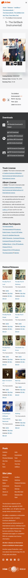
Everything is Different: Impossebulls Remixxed (6, 417)
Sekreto (16, 253)
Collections (5, 486)
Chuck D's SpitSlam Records (10, 235)
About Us (5, 491)
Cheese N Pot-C (7, 247)
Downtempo (18, 455)
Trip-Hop (17, 464)
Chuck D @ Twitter (16, 232)
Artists (4, 455)
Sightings (17, 480)
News (4, 483)
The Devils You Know (19, 349)
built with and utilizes (10, 554)
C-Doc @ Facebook (17, 244)
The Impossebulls (7, 226)
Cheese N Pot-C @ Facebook (11, 250)
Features (4, 480)
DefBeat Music (6, 244)
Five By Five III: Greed (6, 316)
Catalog (4, 452)
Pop (3, 464)
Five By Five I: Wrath (6, 349)
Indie (16, 452)
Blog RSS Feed (19, 491)
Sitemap (17, 489)
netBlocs (17, 466)
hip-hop (18, 99)
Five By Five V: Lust (6, 283)
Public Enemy (6, 232)
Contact (4, 494)
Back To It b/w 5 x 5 (7, 382)
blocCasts (5, 477)
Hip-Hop (5, 461)
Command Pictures (18, 238)
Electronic (18, 461)
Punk (16, 458)
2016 (7, 291)
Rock (3, 466)
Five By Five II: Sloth (19, 316)
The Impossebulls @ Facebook (11, 229)
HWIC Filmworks (7, 238)
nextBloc (17, 477)
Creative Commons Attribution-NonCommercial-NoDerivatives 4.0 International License (12, 175)
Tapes (4, 489)
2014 (16, 101)
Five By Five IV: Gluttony (19, 283)
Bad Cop (17, 380)
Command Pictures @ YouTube (11, 241)
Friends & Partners (20, 483)
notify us (5, 209)
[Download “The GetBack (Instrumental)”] (8, 99)
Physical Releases (7, 458)
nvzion (10, 549)
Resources (18, 486)
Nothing (17, 413)
